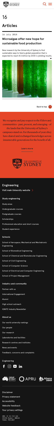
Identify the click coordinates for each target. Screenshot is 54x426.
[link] (27, 190)
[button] (44, 4)
